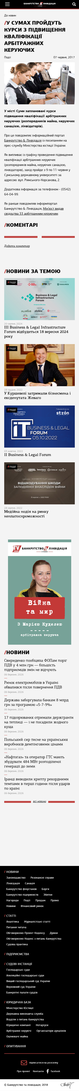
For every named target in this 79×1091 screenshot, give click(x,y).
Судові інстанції (19, 964)
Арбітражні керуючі (18, 1031)
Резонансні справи (42, 877)
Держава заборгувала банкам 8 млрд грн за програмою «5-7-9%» (36, 702)
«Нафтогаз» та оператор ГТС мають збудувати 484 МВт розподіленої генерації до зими (34, 762)
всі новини (39, 801)
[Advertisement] (35, 834)
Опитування (16, 1046)
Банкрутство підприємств (22, 894)
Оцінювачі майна (17, 1036)
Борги (45, 889)
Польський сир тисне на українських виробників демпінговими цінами (36, 741)
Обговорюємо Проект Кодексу (25, 933)
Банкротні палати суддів (21, 992)
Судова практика (17, 944)
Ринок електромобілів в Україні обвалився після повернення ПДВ (33, 684)
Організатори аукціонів (51, 1031)
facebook (55, 1071)
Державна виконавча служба (24, 1013)
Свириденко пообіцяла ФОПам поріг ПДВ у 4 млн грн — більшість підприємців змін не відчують (35, 665)
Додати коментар (17, 246)
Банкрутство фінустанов (21, 889)
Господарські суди (18, 970)
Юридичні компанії (18, 1025)
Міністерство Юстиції (19, 1008)
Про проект (23, 1071)
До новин (10, 15)
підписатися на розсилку (43, 1062)
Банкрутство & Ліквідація (23, 140)
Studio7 (67, 1085)
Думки (54, 933)
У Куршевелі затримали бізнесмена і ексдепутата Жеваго (37, 395)
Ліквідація (13, 883)
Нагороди (12, 900)
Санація (30, 883)
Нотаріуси (42, 1025)
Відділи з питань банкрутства (25, 1019)
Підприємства (17, 954)
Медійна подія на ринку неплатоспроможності (26, 513)
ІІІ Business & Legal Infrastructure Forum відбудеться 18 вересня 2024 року (36, 332)
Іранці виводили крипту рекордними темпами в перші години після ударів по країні (37, 784)
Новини (12, 872)
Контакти (38, 1071)
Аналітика (12, 921)
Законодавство (15, 877)
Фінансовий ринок (32, 906)
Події (12, 282)
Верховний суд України (20, 987)
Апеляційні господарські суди (25, 975)
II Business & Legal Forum (27, 454)
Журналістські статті (37, 921)
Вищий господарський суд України (28, 981)
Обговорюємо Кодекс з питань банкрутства (33, 938)
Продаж (40, 900)
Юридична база (18, 1002)
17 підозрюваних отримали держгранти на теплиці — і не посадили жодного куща (39, 722)
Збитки (47, 894)
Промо (55, 900)
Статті (11, 916)
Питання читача (16, 927)
